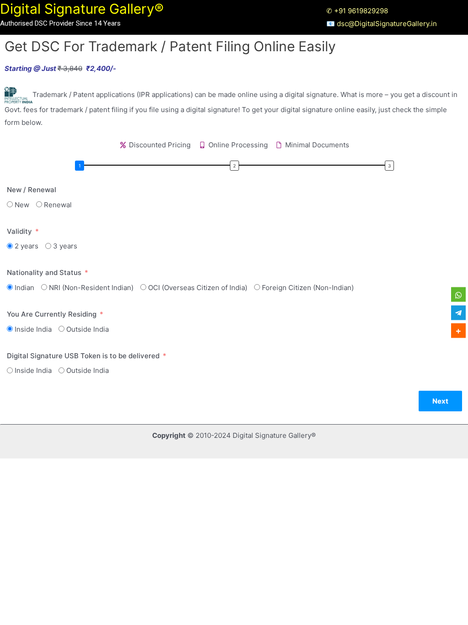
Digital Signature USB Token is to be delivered (83, 355)
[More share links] (458, 330)
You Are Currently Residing (51, 314)
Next (440, 401)
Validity (19, 231)
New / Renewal (31, 189)
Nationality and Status (44, 272)
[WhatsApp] (458, 294)
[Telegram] (458, 312)
